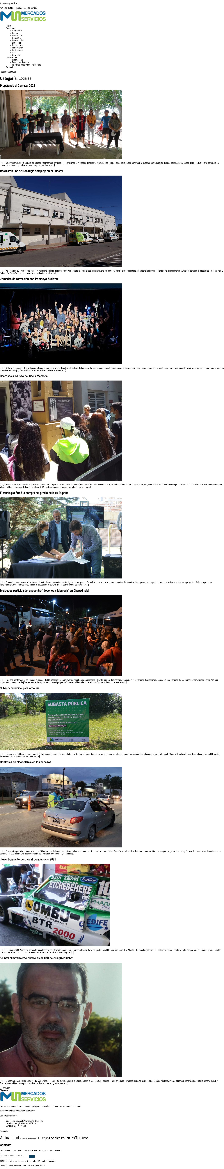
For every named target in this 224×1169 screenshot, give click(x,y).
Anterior (5, 1088)
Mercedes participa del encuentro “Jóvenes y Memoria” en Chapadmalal (44, 590)
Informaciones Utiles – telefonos (26, 65)
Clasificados (17, 35)
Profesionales (18, 50)
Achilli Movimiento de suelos (30, 1121)
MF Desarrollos (23, 1165)
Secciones (10, 28)
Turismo (81, 1138)
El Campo (42, 1138)
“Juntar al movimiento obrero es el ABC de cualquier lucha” (36, 958)
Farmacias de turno (20, 62)
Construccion (18, 40)
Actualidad (9, 1137)
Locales (54, 1138)
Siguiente (5, 1090)
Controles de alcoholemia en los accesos (25, 762)
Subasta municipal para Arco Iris (19, 688)
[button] (115, 28)
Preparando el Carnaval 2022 (17, 85)
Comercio (16, 38)
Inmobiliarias (17, 47)
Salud (14, 52)
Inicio (8, 26)
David (8, 1126)
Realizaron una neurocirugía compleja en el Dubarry (31, 171)
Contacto (10, 67)
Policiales (68, 1138)
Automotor (17, 30)
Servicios (16, 55)
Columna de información (28, 1139)
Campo (15, 33)
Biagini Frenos (20, 1126)
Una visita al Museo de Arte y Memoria (24, 376)
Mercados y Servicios (9, 3)
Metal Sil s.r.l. (31, 1123)
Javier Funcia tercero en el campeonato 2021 (28, 859)
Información (11, 57)
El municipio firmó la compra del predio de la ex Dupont (34, 493)
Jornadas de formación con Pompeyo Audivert (29, 279)
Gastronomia (17, 45)
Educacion (16, 43)
